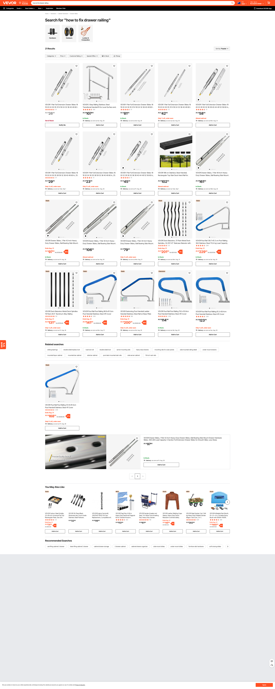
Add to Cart (100, 125)
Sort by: (218, 48)
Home (46, 13)
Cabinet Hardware (63, 13)
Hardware (53, 13)
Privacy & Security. (80, 685)
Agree (264, 685)
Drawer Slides (74, 13)
